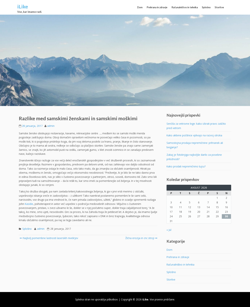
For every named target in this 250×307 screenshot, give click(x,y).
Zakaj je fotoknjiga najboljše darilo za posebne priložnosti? (194, 157)
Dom (140, 7)
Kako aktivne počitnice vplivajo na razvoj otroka (194, 135)
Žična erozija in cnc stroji (140, 238)
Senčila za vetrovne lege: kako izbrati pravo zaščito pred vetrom (196, 126)
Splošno (206, 7)
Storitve (219, 7)
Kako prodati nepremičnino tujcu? (186, 166)
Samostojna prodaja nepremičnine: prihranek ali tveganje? (195, 145)
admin (51, 126)
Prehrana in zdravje (157, 7)
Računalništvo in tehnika (184, 7)
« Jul (169, 230)
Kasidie (29, 204)
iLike (22, 6)
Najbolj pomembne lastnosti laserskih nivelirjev (50, 238)
